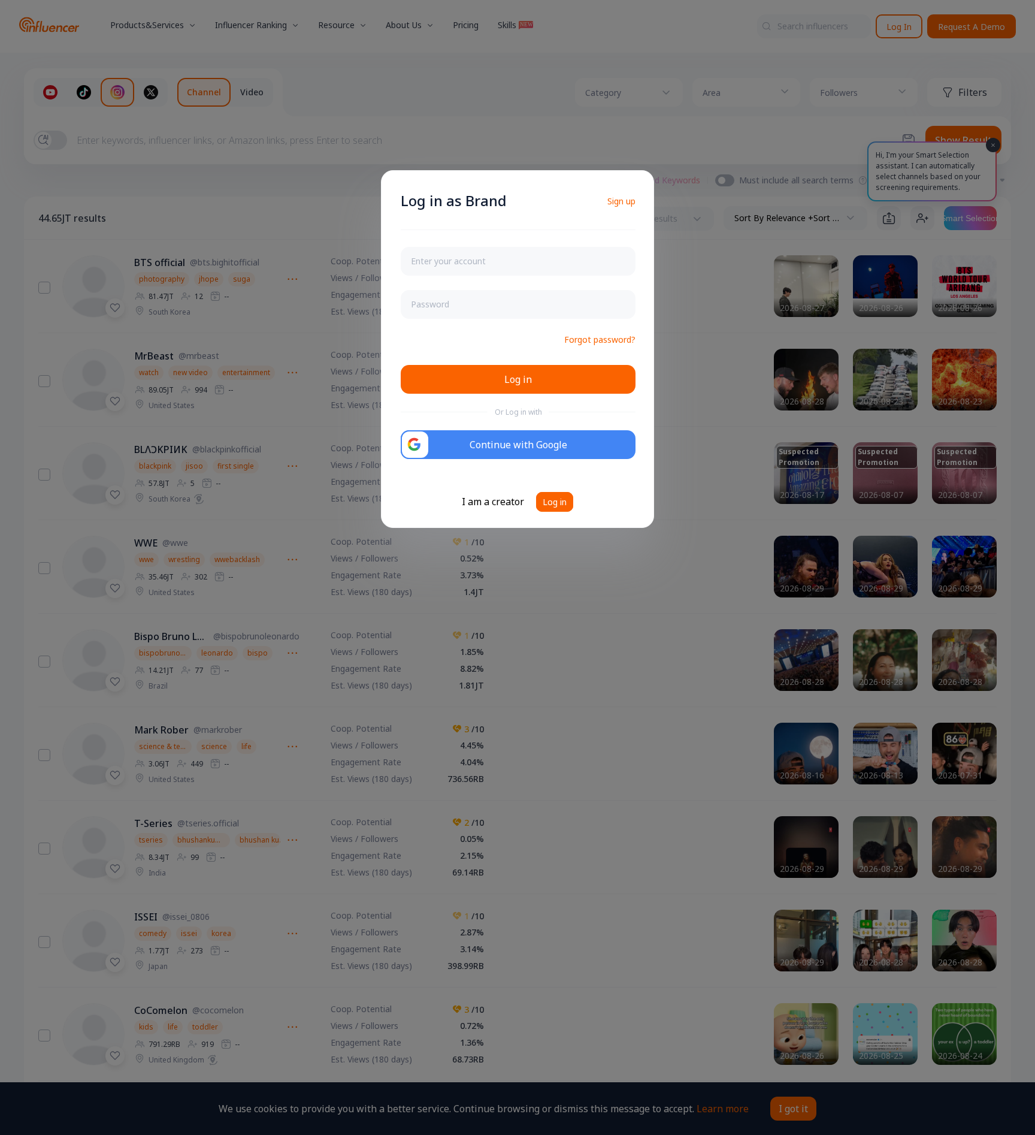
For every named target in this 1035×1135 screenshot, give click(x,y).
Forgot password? (599, 339)
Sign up (621, 201)
